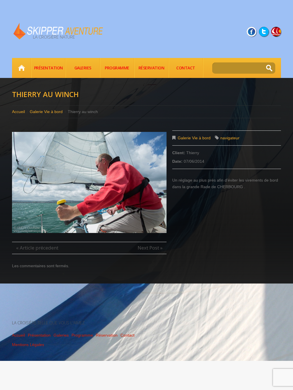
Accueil (21, 68)
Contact (185, 68)
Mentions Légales (28, 344)
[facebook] (251, 32)
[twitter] (264, 32)
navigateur (229, 138)
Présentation (48, 68)
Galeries (82, 68)
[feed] (276, 32)
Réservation (151, 68)
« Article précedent (37, 247)
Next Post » (150, 247)
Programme (117, 68)
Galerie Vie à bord (46, 111)
